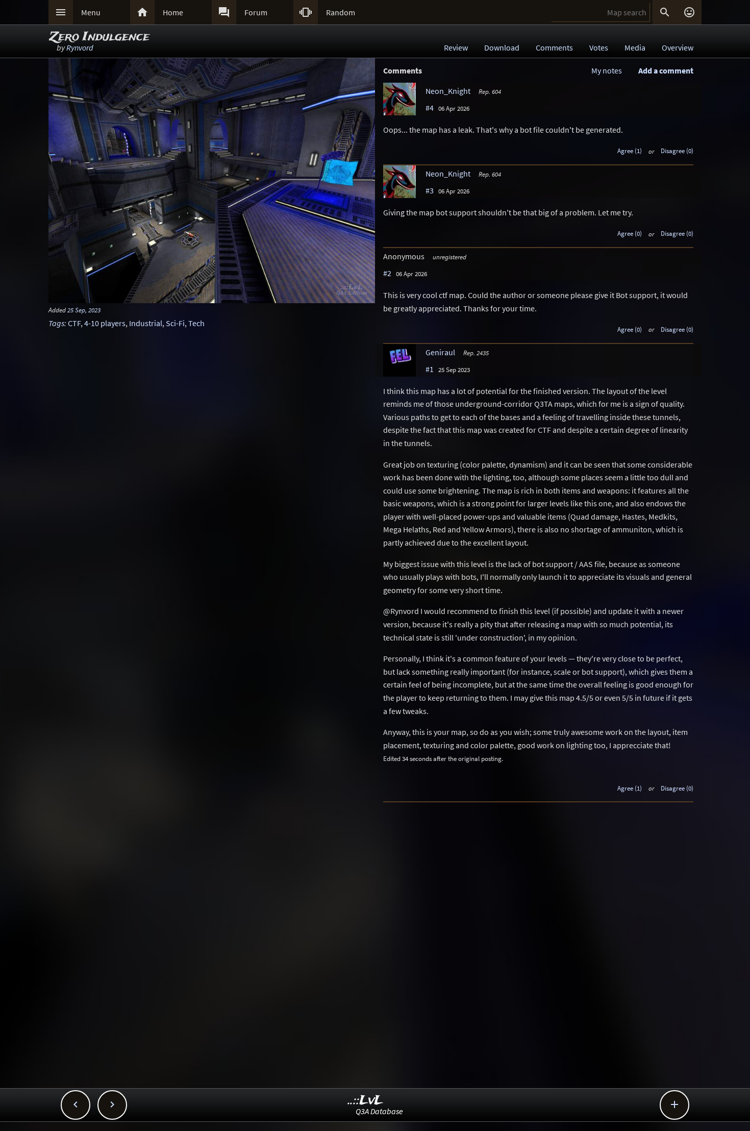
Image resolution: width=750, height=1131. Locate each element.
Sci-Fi (175, 323)
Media (634, 47)
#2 (387, 273)
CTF (74, 323)
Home (173, 12)
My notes (606, 70)
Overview (677, 47)
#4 (430, 108)
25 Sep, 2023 (84, 310)
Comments (554, 47)
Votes (598, 47)
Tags (56, 323)
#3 (430, 190)
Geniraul (440, 352)
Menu (91, 12)
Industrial (145, 323)
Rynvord (79, 47)
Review (456, 47)
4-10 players (105, 323)
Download (501, 47)
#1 (430, 369)
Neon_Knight (448, 91)
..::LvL (365, 1101)
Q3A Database (379, 1111)
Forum (255, 12)
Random (340, 12)
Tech (196, 323)
